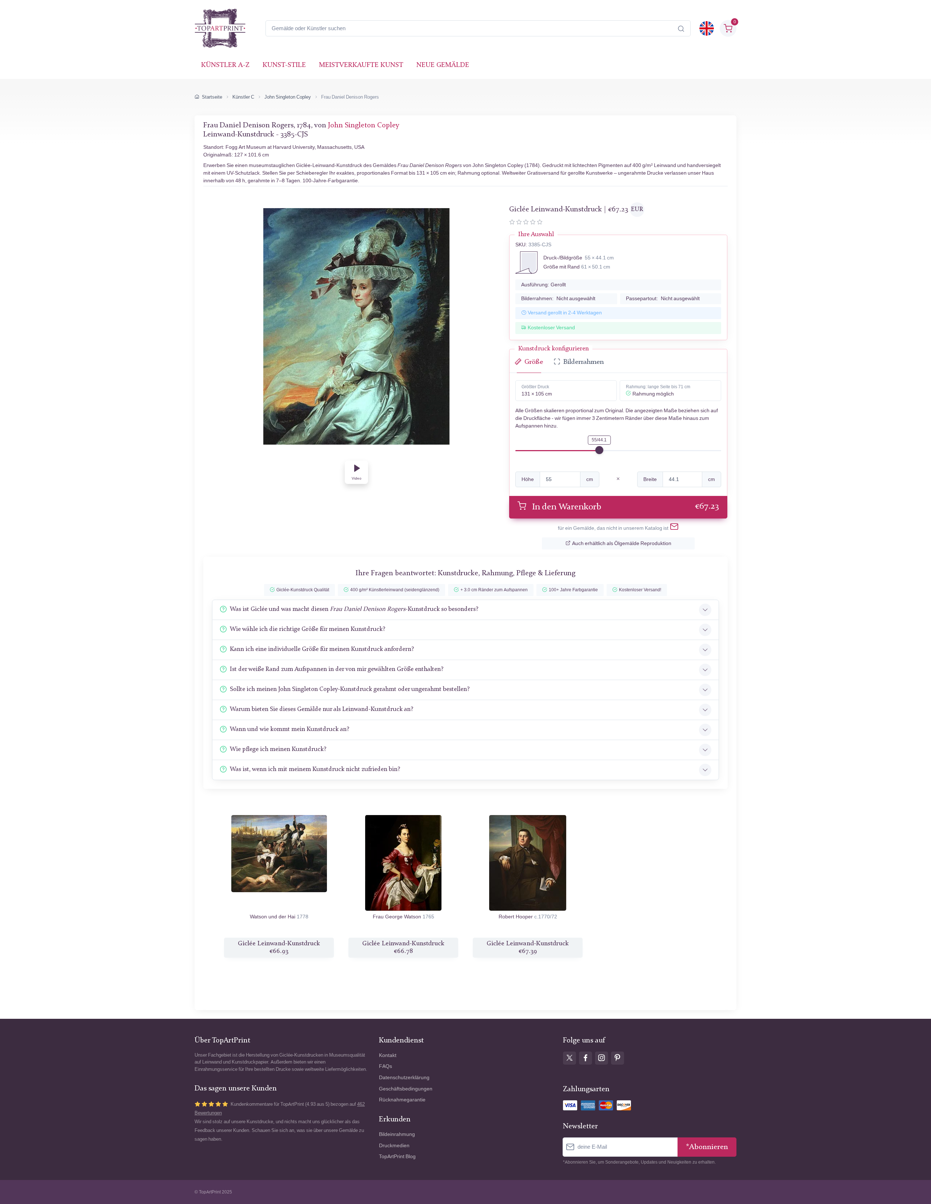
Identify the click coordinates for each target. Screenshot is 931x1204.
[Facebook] (585, 1058)
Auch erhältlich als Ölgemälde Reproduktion (621, 543)
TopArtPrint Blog (397, 1156)
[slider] (599, 450)
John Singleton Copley (287, 97)
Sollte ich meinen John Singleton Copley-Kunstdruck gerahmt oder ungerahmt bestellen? (350, 689)
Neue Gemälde (442, 65)
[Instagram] (601, 1058)
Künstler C (243, 97)
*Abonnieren (707, 1147)
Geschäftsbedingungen (405, 1089)
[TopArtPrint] (220, 28)
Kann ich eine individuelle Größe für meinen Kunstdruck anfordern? (322, 649)
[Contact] (674, 528)
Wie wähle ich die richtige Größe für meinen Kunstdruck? (307, 629)
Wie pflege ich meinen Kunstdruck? (278, 749)
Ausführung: (543, 285)
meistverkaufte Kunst (361, 65)
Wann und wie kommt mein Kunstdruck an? (289, 729)
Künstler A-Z (225, 65)
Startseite (212, 97)
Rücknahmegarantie (402, 1100)
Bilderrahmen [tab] (583, 362)
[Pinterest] (617, 1058)
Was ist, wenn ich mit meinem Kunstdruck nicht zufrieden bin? (315, 769)
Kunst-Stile (284, 65)
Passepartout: (663, 298)
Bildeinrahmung (397, 1134)
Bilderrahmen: (558, 298)
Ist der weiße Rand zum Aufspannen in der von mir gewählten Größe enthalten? (336, 669)
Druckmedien (394, 1146)
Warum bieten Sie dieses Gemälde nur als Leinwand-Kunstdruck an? (321, 709)
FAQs (385, 1066)
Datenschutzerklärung (404, 1077)
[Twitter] (569, 1058)
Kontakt (387, 1055)
